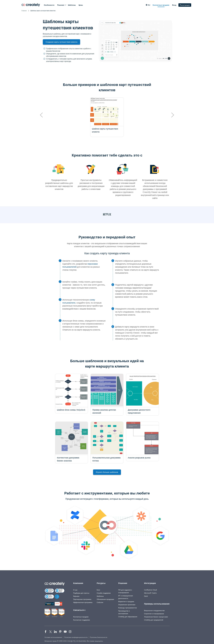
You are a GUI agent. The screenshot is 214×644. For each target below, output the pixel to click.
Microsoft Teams (150, 593)
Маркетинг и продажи (126, 601)
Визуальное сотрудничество (154, 610)
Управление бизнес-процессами (156, 617)
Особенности (49, 5)
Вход (174, 5)
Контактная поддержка (81, 620)
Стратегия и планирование (154, 614)
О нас (75, 590)
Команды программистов (127, 608)
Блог (98, 590)
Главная (24, 10)
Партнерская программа (82, 599)
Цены (81, 5)
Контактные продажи (161, 5)
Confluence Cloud (150, 590)
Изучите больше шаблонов (107, 472)
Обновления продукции (105, 599)
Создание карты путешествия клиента (61, 42)
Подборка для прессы (81, 593)
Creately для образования (127, 617)
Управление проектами (126, 605)
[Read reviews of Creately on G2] (58, 604)
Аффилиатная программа (82, 602)
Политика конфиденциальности (75, 637)
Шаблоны (72, 5)
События (100, 602)
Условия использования (53, 637)
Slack (146, 596)
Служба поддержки (104, 593)
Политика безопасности (98, 637)
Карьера (76, 596)
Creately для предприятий (153, 620)
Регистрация (185, 5)
